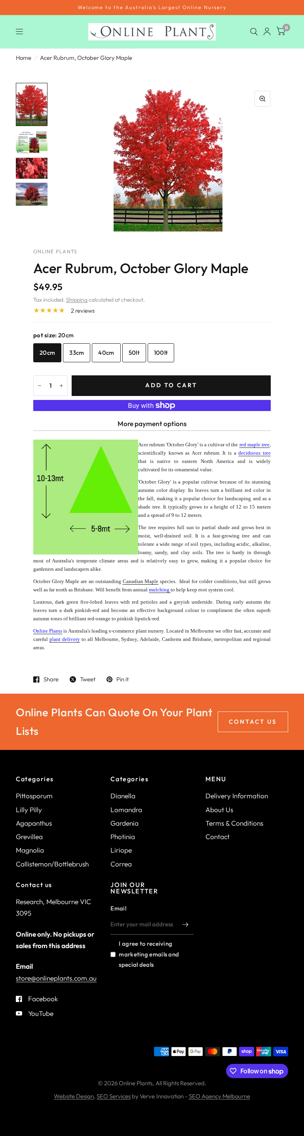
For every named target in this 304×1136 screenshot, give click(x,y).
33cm (76, 352)
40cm (106, 352)
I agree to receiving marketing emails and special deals (149, 954)
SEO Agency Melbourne (219, 1096)
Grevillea (29, 836)
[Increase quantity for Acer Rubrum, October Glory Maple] (61, 386)
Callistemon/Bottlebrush (52, 864)
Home (23, 57)
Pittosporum (34, 796)
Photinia (122, 836)
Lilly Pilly (29, 809)
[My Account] (267, 31)
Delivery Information (236, 796)
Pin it (122, 679)
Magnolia (30, 850)
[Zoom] (262, 99)
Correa (121, 864)
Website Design (74, 1096)
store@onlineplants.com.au (56, 978)
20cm (47, 352)
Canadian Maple (141, 581)
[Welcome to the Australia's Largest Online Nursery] (152, 7)
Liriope (121, 850)
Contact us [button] (253, 721)
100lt (161, 352)
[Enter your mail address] (186, 924)
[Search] (253, 31)
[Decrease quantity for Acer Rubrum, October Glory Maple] (40, 386)
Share (51, 679)
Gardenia (124, 823)
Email (118, 908)
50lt (134, 352)
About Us (219, 809)
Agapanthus (34, 823)
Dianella (122, 796)
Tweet (87, 679)
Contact (217, 836)
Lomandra (126, 809)
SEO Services (114, 1096)
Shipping (76, 299)
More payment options (152, 423)
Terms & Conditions (234, 823)
